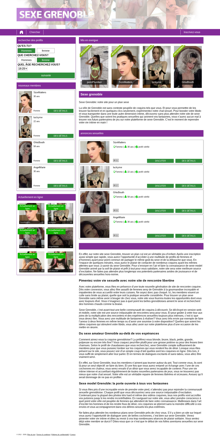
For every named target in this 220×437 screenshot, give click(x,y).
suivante (46, 75)
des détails (60, 111)
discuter (160, 161)
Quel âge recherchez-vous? (39, 64)
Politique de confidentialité (60, 434)
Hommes (26, 50)
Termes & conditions (43, 434)
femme (46, 50)
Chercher (34, 32)
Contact (73, 434)
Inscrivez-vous (192, 32)
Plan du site (31, 434)
